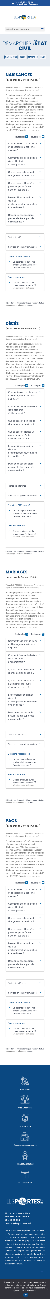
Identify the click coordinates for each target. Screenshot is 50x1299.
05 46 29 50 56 (12, 1220)
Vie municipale (25, 1126)
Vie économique (25, 1183)
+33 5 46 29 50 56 (25, 2)
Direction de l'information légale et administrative (25, 303)
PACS (42, 57)
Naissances (11, 57)
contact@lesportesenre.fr (18, 1223)
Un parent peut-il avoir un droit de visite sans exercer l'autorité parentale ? (25, 265)
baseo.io (30, 305)
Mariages (33, 57)
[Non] (46, 1288)
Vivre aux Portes (25, 1108)
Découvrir (25, 1089)
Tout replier (20, 137)
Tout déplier (36, 137)
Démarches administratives (25, 1145)
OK (25, 1295)
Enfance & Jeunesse (25, 1164)
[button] (25, 147)
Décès (22, 57)
